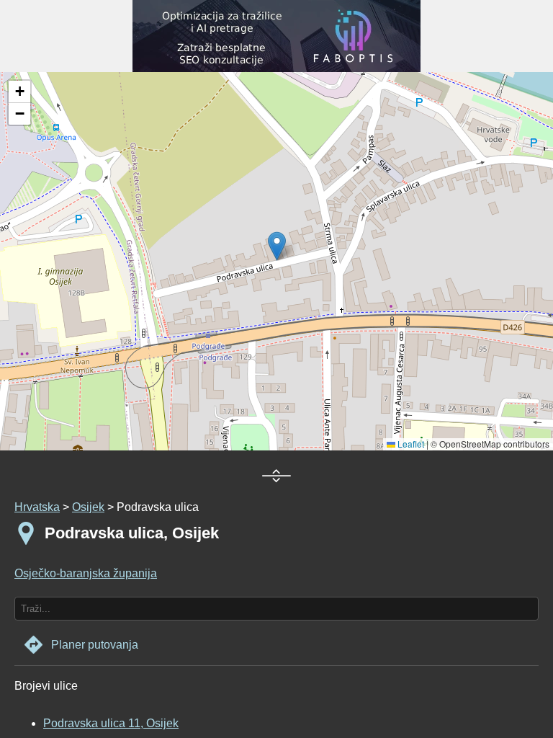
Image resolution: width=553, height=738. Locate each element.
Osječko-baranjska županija (85, 573)
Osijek (88, 507)
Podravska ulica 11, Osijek (111, 723)
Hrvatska (37, 507)
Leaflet (409, 443)
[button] (19, 92)
